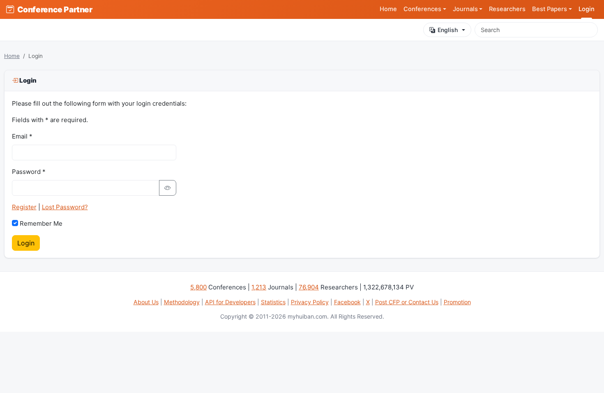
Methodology (182, 301)
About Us (146, 301)
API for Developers (230, 301)
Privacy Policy (310, 301)
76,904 (309, 287)
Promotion (457, 301)
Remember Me (41, 223)
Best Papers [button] (549, 9)
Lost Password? (65, 207)
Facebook (347, 301)
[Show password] (167, 188)
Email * (22, 136)
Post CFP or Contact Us (406, 301)
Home (388, 9)
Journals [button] (465, 9)
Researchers (507, 9)
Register (24, 207)
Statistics (273, 301)
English (448, 29)
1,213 (258, 287)
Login (587, 9)
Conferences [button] (422, 9)
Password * (29, 172)
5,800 (198, 287)
